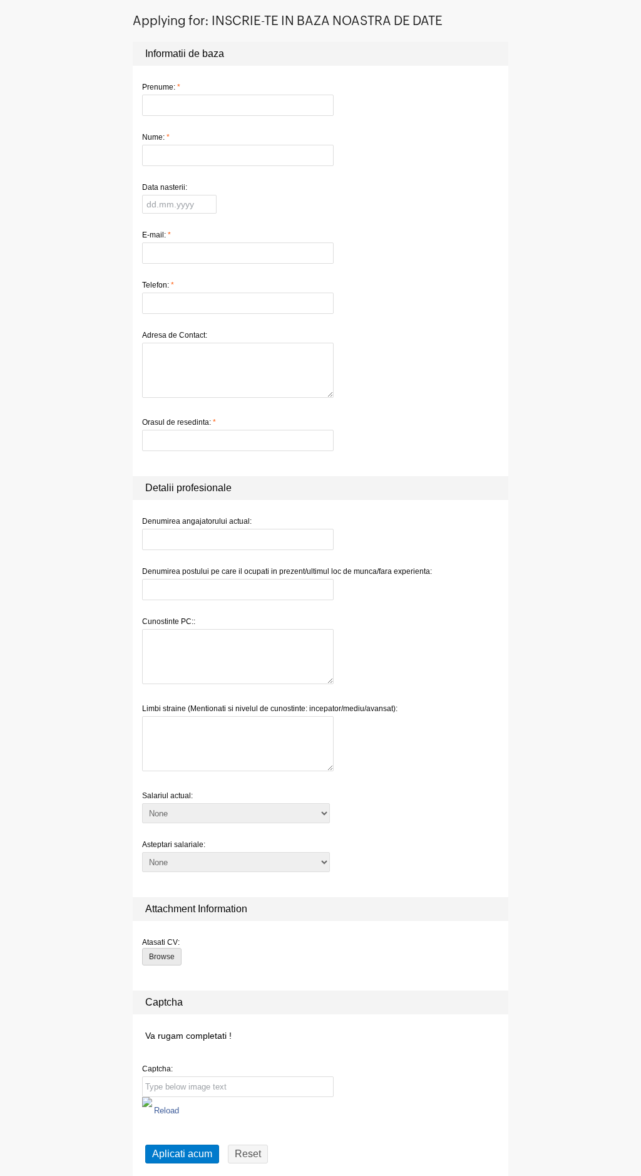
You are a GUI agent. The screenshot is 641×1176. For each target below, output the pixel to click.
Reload (166, 1110)
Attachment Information (196, 908)
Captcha (164, 1002)
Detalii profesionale (188, 487)
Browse (162, 956)
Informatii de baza (184, 53)
